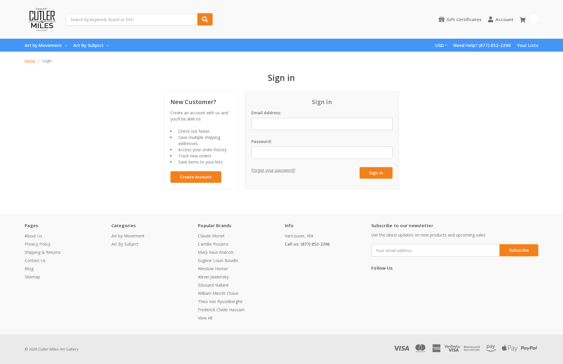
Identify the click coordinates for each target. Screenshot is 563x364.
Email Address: (266, 112)
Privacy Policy (37, 244)
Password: (261, 141)
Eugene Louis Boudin (218, 260)
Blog (29, 268)
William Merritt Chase (218, 293)
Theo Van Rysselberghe (220, 301)
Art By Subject (88, 45)
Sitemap (32, 277)
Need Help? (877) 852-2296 (482, 45)
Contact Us (35, 260)
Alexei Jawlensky (213, 277)
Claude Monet (211, 236)
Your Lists (527, 45)
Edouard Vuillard (213, 285)
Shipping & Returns (43, 252)
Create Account (196, 177)
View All (205, 318)
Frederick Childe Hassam (221, 309)
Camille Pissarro (213, 244)
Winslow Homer (213, 268)
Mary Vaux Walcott (216, 252)
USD (439, 45)
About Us (33, 236)
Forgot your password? (273, 170)
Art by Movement (43, 45)
